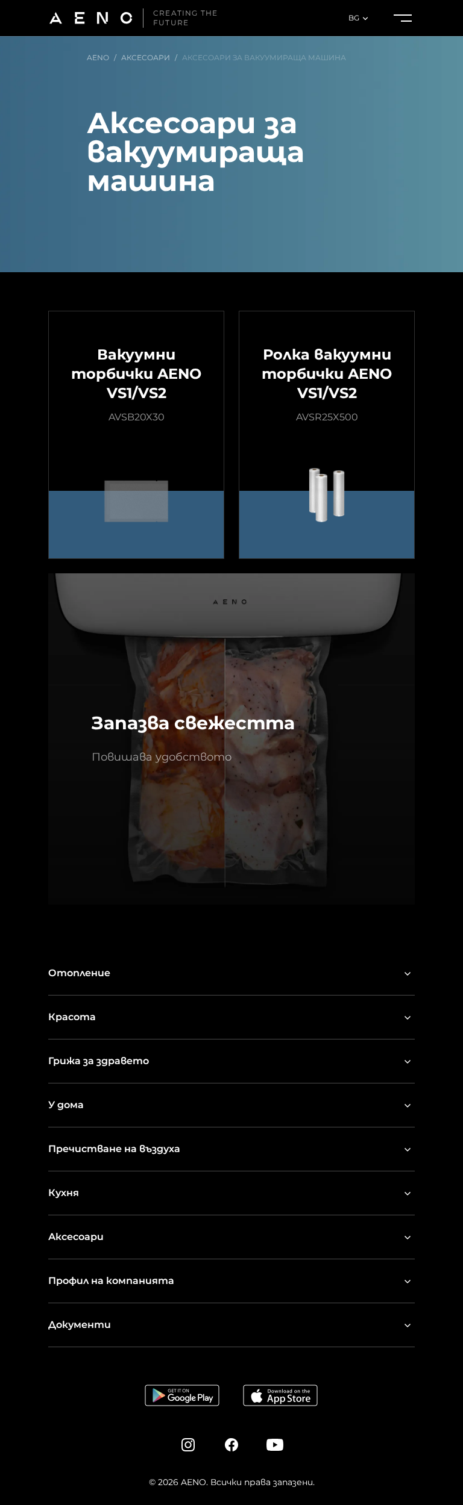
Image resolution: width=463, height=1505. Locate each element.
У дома (66, 1105)
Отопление (79, 973)
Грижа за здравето (98, 1061)
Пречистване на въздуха (114, 1148)
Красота (72, 1017)
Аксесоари (76, 1236)
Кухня (63, 1192)
